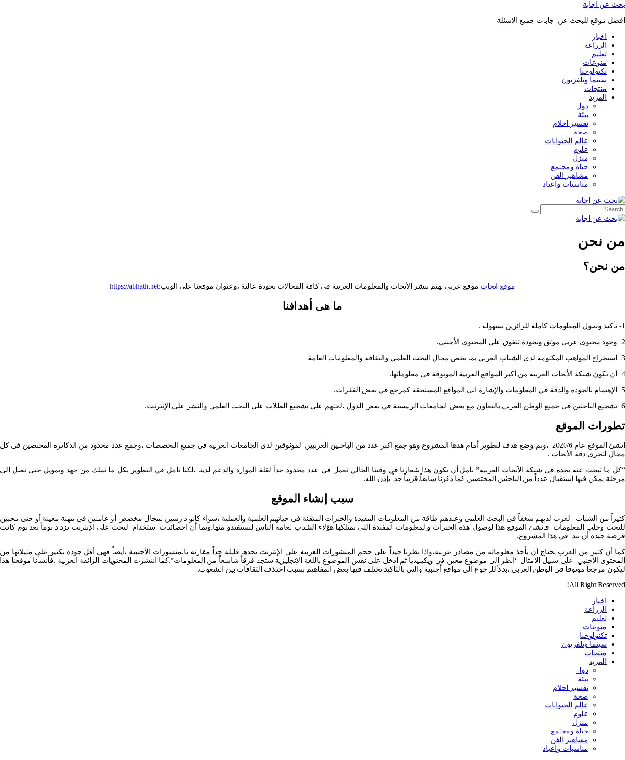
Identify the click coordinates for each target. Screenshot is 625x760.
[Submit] (535, 211)
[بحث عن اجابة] (600, 200)
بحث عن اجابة (604, 4)
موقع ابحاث (497, 286)
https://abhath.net (134, 286)
